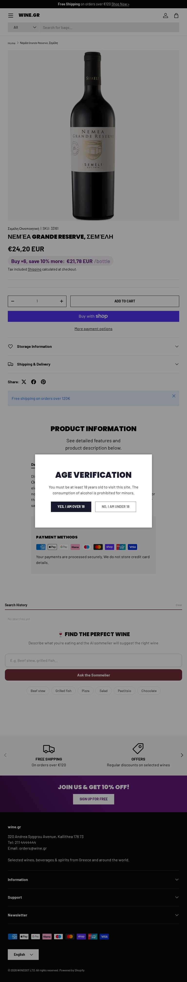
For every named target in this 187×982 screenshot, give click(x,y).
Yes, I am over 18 (71, 506)
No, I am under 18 (116, 506)
